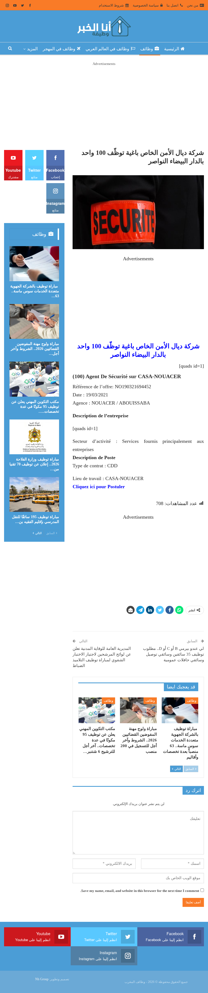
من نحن (192, 5)
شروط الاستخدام (111, 5)
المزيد (32, 48)
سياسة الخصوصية (146, 5)
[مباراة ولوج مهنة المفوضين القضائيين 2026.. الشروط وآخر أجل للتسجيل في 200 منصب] (138, 710)
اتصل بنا (172, 5)
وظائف (146, 48)
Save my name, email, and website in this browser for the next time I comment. (139, 891)
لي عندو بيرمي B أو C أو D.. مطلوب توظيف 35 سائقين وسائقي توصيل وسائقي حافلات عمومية (173, 654)
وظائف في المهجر (59, 48)
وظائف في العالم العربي (107, 48)
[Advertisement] (104, 105)
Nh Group (41, 979)
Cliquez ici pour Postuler (99, 486)
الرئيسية (171, 48)
